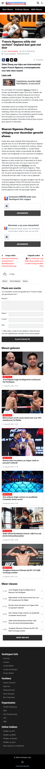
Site (3, 325)
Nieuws (5, 35)
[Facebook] (3, 60)
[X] (7, 60)
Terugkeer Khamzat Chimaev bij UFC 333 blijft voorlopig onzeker (23, 629)
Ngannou (27, 90)
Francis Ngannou (15, 281)
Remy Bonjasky (8, 694)
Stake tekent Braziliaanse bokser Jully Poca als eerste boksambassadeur (22, 534)
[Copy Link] (15, 60)
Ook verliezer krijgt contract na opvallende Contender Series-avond (20, 498)
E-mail (4, 319)
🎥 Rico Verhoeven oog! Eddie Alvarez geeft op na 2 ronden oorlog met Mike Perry (33, 262)
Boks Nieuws (8, 9)
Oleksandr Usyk (9, 690)
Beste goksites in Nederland (13, 746)
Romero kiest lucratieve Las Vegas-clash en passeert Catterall (23, 606)
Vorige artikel (10, 256)
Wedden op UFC (9, 731)
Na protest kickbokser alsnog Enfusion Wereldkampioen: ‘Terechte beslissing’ (10, 262)
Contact (6, 662)
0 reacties (39, 60)
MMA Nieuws (36, 9)
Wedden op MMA (9, 735)
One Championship (10, 714)
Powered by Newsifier (22, 766)
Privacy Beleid (8, 673)
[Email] (11, 60)
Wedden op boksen (10, 738)
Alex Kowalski (13, 51)
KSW (5, 711)
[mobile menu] (3, 3)
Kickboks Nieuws (22, 9)
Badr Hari (6, 686)
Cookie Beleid (8, 666)
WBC (5, 722)
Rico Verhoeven (9, 697)
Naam (4, 313)
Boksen (5, 281)
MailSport (25, 165)
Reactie (5, 299)
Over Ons (6, 658)
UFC (4, 718)
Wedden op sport (9, 742)
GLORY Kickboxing (10, 707)
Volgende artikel (34, 256)
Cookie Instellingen (10, 670)
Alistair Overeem (9, 683)
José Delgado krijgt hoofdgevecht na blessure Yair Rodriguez (22, 591)
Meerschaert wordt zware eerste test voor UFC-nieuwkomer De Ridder (24, 599)
